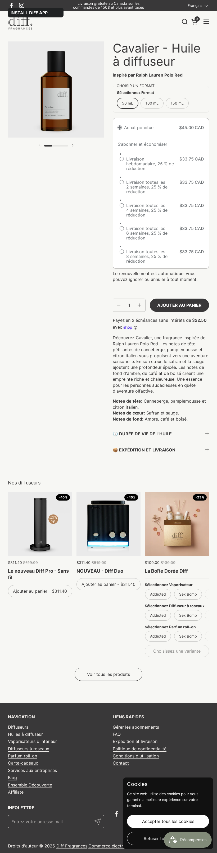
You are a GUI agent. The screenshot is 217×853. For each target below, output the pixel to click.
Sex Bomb (188, 594)
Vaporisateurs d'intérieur (32, 741)
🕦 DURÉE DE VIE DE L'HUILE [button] (142, 433)
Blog (12, 777)
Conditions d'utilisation (136, 755)
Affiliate (16, 792)
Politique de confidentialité (139, 748)
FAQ (117, 734)
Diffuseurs (18, 727)
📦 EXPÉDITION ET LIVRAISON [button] (144, 450)
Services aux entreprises (32, 770)
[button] (184, 21)
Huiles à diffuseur (25, 734)
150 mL (177, 103)
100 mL (152, 103)
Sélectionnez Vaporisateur (169, 584)
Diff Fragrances (71, 846)
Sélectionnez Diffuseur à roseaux (175, 606)
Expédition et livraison (135, 741)
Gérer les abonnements (136, 727)
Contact (121, 763)
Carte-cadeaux (23, 763)
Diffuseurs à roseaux (28, 748)
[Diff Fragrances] (22, 22)
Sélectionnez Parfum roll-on (170, 627)
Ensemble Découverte (30, 785)
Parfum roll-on (22, 755)
